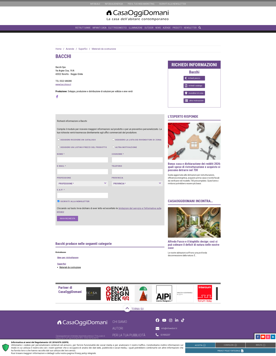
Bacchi (194, 72)
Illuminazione (135, 27)
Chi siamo (119, 322)
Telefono (117, 166)
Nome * (61, 154)
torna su (137, 309)
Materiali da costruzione (104, 49)
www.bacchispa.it (63, 84)
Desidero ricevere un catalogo (78, 140)
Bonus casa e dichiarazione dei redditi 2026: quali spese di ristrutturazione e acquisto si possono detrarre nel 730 (194, 167)
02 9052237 (165, 335)
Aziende (167, 27)
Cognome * (118, 154)
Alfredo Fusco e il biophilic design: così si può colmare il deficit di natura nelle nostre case (193, 245)
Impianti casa (99, 27)
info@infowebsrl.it (169, 328)
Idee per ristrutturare (67, 257)
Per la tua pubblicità (128, 335)
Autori (117, 328)
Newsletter (190, 27)
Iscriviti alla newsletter (172, 4)
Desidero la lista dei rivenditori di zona (138, 140)
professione (64, 178)
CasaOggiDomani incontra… (190, 201)
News (158, 27)
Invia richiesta (67, 218)
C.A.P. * (61, 190)
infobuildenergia (114, 4)
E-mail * (61, 166)
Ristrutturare (83, 27)
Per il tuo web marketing (141, 4)
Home (58, 49)
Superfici (82, 49)
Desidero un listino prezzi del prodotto (84, 147)
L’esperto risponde (183, 116)
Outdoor (148, 27)
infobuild (95, 4)
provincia (117, 178)
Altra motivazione (126, 147)
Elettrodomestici (117, 27)
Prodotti (177, 27)
